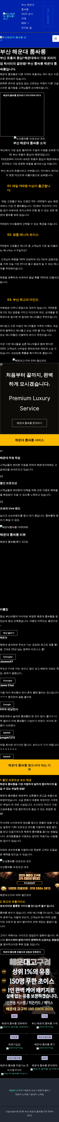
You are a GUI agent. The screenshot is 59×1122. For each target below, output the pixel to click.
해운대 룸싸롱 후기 (44, 1044)
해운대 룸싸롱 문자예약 (44, 1065)
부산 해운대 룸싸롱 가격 (45, 1023)
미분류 (14, 1037)
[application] (27, 23)
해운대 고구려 (15, 1090)
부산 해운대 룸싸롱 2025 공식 (27, 9)
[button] (22, 114)
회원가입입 (14, 1044)
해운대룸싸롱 (44, 1037)
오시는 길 (26, 27)
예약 (23, 23)
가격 (23, 18)
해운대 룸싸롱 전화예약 (14, 1023)
